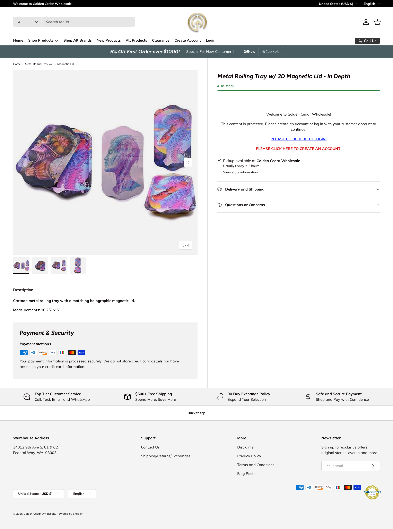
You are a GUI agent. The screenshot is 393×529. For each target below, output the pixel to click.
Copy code (273, 51)
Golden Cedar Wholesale (39, 513)
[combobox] (74, 22)
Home (18, 40)
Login (211, 40)
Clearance (160, 40)
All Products (136, 40)
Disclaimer (246, 447)
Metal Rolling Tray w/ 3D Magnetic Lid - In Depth (52, 63)
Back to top (196, 413)
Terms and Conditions (255, 464)
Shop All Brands (77, 40)
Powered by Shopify (69, 513)
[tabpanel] (105, 305)
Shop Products (40, 40)
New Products (109, 40)
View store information (240, 172)
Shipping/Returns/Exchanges (166, 456)
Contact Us (150, 447)
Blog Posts (246, 473)
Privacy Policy (249, 456)
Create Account (187, 40)
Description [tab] (23, 289)
